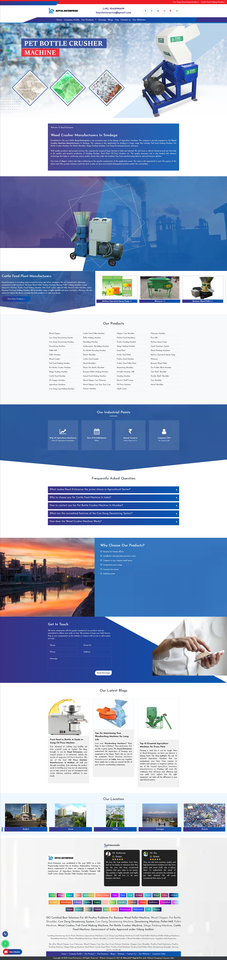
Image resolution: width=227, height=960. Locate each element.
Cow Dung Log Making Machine (61, 389)
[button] (17, 70)
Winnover (154, 359)
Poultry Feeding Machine (126, 342)
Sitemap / (121, 954)
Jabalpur (173, 895)
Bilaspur (61, 895)
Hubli (148, 909)
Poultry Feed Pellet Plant (126, 363)
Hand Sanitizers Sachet (160, 346)
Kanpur (69, 909)
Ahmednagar (66, 902)
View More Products (15, 299)
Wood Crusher (54, 359)
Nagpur (97, 902)
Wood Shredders (89, 363)
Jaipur (106, 909)
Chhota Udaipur (102, 895)
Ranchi (113, 829)
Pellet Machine (55, 355)
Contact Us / (132, 954)
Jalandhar (122, 902)
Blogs (110, 20)
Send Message (103, 673)
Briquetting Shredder (125, 368)
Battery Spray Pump (159, 342)
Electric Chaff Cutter (125, 380)
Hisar (24, 829)
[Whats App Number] (5, 944)
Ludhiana (132, 902)
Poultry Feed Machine (125, 359)
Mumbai (87, 902)
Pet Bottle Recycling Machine (94, 351)
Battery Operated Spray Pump (163, 355)
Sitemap (102, 20)
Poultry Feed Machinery (126, 338)
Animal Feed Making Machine (94, 376)
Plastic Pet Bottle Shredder (93, 368)
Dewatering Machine (57, 346)
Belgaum (156, 909)
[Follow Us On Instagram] (164, 10)
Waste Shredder (89, 355)
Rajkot (115, 895)
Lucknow (79, 909)
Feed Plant (121, 351)
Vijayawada (138, 909)
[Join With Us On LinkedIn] (158, 10)
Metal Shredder (157, 385)
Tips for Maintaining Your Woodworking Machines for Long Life (112, 736)
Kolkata (98, 909)
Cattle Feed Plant (124, 355)
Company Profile (71, 20)
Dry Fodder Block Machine (159, 301)
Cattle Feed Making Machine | (213, 2)
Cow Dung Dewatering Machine (61, 342)
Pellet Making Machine (92, 338)
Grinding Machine (123, 376)
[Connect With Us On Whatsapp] (176, 10)
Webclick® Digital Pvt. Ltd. (134, 958)
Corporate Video (159, 954)
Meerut (88, 909)
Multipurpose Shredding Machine (96, 346)
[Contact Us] (5, 935)
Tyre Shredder (156, 380)
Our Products (88, 20)
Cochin (114, 909)
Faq (117, 20)
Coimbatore (153, 902)
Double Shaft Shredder (160, 376)
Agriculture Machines (57, 385)
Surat (123, 895)
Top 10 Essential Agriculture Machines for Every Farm (154, 745)
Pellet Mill (53, 351)
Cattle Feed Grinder (91, 359)
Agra (175, 902)
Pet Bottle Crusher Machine (60, 368)
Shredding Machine (90, 342)
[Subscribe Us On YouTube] (170, 10)
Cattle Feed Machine (57, 376)
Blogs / (113, 954)
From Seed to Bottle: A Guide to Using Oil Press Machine (66, 741)
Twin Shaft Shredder (202, 301)
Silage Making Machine (126, 346)
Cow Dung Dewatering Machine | (186, 2)
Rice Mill (154, 338)
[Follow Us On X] (151, 10)
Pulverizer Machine (158, 333)
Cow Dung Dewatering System (61, 338)
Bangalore (54, 902)
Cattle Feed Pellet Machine (94, 333)
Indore (203, 829)
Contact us (126, 20)
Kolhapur (77, 902)
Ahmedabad (88, 895)
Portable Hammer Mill (125, 372)
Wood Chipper (54, 333)
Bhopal (158, 829)
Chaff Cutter (122, 389)
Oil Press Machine (124, 385)
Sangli (112, 902)
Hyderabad (165, 902)
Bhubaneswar (125, 909)
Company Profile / (76, 954)
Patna (52, 895)
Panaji (78, 895)
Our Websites (139, 20)
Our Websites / (145, 954)
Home (59, 20)
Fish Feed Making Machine (59, 363)
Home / (64, 954)
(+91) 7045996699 (113, 8)
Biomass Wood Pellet (116, 301)
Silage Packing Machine (58, 372)
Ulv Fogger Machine (57, 380)
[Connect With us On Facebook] (145, 10)
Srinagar (69, 829)
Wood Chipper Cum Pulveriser (94, 380)
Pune (105, 902)
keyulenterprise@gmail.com (113, 12)
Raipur (69, 895)
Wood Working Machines (160, 351)
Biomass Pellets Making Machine (95, 372)
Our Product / (90, 954)
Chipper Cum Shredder (126, 333)
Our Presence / (103, 954)
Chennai (143, 902)
